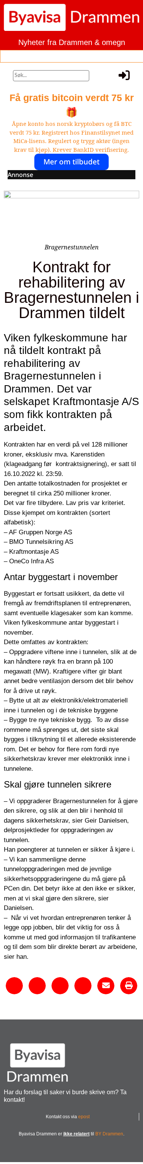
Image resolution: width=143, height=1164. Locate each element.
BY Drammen (109, 1134)
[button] (15, 55)
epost (84, 1116)
